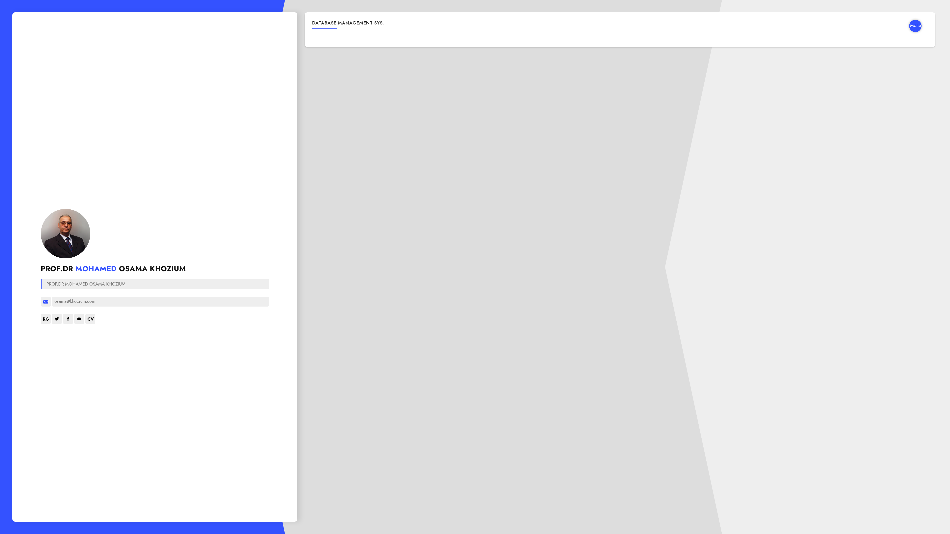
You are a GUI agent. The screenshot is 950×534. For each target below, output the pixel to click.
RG (46, 319)
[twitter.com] (57, 319)
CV (90, 319)
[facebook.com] (68, 319)
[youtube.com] (79, 319)
